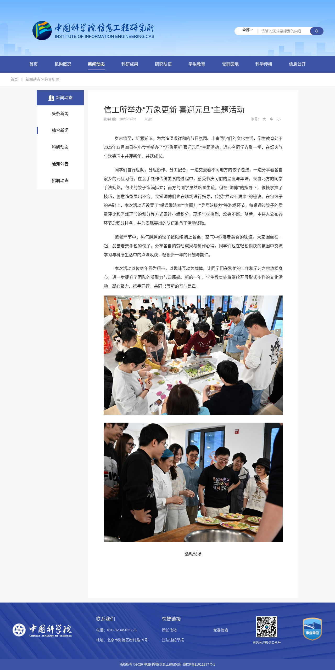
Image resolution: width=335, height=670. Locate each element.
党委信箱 (220, 630)
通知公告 (60, 164)
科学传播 (263, 64)
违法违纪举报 (173, 640)
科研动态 (60, 147)
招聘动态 (60, 180)
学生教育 (196, 64)
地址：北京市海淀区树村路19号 (122, 640)
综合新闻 (51, 79)
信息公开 (297, 64)
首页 (33, 64)
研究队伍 (163, 64)
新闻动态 (96, 64)
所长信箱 (169, 630)
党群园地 (230, 64)
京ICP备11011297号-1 (199, 664)
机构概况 (62, 64)
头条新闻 (60, 113)
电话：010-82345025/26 (116, 630)
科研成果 (129, 64)
